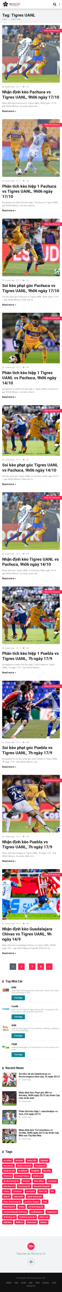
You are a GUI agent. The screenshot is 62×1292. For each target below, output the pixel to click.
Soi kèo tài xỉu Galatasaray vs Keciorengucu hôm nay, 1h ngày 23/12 (39, 1075)
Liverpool (30, 1191)
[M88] (5, 993)
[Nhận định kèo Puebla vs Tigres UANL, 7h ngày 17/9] (31, 804)
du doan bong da (11, 1181)
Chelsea (7, 1176)
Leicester (17, 1191)
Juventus (52, 1181)
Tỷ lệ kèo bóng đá (27, 1217)
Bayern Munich (24, 1165)
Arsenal (19, 1160)
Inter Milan (39, 1181)
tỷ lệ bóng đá (9, 1217)
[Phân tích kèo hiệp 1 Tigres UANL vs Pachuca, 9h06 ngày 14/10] (31, 338)
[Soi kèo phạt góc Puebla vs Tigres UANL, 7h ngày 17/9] (31, 709)
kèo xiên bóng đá (42, 1186)
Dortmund (37, 1176)
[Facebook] (31, 1261)
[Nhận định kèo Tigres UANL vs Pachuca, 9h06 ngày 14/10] (31, 521)
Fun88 (15, 1006)
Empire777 (31, 1286)
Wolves (43, 1222)
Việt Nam (8, 1222)
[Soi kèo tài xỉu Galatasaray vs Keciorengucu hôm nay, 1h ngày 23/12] (9, 1086)
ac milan (8, 1160)
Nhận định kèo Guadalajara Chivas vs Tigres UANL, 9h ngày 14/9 (27, 934)
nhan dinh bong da (12, 1201)
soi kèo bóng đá (35, 1207)
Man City (43, 1191)
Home (4, 19)
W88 (14, 1025)
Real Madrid (9, 1207)
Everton (26, 1181)
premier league (32, 1201)
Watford (19, 1222)
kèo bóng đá (24, 1186)
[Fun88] (5, 1012)
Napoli (7, 1196)
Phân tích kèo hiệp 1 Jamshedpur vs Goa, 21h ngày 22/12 (38, 1112)
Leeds (6, 1191)
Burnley (47, 1170)
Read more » (9, 111)
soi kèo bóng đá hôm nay (15, 1212)
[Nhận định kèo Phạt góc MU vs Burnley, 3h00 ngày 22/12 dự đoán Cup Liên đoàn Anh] (9, 1104)
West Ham (31, 1222)
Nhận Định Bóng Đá (52, 31)
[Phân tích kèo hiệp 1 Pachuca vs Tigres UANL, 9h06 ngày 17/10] (31, 148)
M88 (14, 987)
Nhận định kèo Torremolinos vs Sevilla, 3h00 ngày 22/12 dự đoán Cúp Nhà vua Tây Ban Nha (39, 1133)
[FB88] (5, 1049)
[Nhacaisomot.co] (11, 4)
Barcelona (8, 1165)
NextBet (45, 1282)
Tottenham (52, 1212)
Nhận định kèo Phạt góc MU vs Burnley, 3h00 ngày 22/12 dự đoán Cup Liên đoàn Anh (39, 1095)
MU (52, 1191)
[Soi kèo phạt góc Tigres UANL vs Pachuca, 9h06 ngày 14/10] (31, 430)
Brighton (35, 1170)
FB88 (14, 1044)
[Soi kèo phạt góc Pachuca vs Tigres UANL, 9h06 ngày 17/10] (31, 247)
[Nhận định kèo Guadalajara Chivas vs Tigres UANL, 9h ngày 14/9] (31, 894)
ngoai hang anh (34, 1196)
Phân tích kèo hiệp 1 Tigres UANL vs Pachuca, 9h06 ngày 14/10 (29, 377)
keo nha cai (9, 1186)
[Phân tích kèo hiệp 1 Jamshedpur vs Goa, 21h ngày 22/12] (9, 1123)
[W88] (5, 1031)
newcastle (18, 1196)
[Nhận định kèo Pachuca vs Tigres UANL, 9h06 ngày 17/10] (31, 54)
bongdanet (40, 1165)
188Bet (9, 1282)
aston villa (31, 1160)
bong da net (9, 1170)
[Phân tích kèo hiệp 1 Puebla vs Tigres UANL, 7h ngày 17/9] (31, 615)
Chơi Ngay (18, 998)
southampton (37, 1212)
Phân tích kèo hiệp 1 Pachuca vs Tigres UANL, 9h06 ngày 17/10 (29, 191)
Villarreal (44, 1217)
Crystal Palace (22, 1176)
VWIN (54, 1282)
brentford (22, 1170)
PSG (45, 1201)
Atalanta (44, 1160)
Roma (21, 1207)
